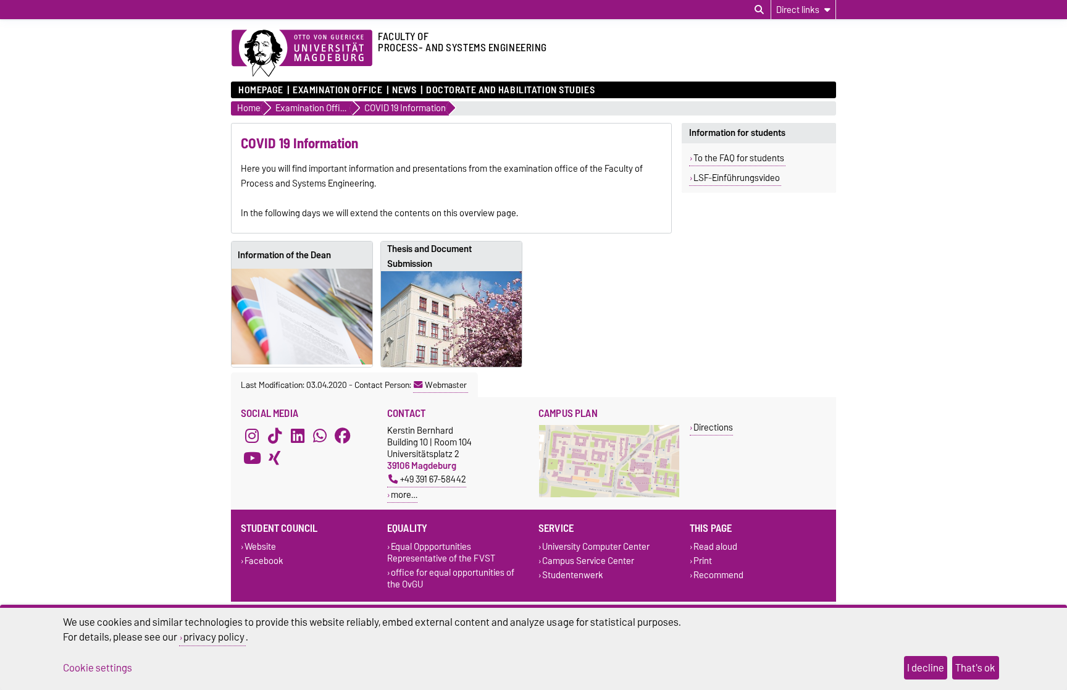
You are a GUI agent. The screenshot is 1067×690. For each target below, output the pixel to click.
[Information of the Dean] (302, 316)
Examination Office (337, 90)
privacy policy (214, 637)
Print (702, 560)
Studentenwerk (572, 575)
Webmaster (446, 384)
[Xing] (275, 458)
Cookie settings (97, 667)
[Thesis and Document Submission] (451, 319)
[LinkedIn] (298, 435)
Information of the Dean (284, 255)
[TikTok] (275, 435)
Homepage (260, 90)
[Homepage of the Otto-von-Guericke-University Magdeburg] (302, 53)
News (404, 90)
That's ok (975, 667)
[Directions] (609, 494)
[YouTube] (252, 458)
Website (260, 546)
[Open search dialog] (759, 9)
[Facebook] (343, 435)
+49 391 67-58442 (433, 479)
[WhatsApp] (320, 435)
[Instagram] (252, 435)
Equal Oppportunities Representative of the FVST (441, 552)
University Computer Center (596, 546)
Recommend (718, 575)
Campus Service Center (588, 560)
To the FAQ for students (738, 158)
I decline (925, 667)
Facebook (264, 560)
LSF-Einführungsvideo (736, 177)
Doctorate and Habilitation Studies (510, 90)
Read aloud (715, 546)
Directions (713, 427)
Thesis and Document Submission (429, 256)
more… (404, 494)
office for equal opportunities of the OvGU (450, 578)
